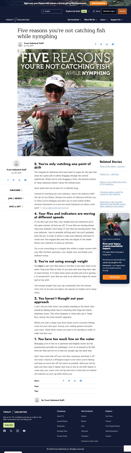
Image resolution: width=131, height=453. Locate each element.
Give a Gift (15, 206)
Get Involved (73, 19)
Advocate (84, 431)
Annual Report (62, 421)
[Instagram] (17, 431)
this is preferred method (55, 207)
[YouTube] (24, 431)
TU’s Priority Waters (113, 426)
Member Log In (109, 11)
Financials (61, 426)
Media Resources (112, 431)
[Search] (43, 11)
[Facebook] (4, 431)
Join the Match (98, 3)
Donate (122, 11)
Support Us (116, 19)
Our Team (109, 416)
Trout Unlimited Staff (34, 43)
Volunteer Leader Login (89, 441)
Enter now (115, 277)
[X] (11, 431)
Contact (108, 436)
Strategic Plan (62, 431)
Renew (83, 421)
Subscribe (15, 190)
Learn (102, 19)
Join (82, 426)
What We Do (89, 19)
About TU (60, 416)
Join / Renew (15, 198)
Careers (108, 421)
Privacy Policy (62, 436)
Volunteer (84, 436)
